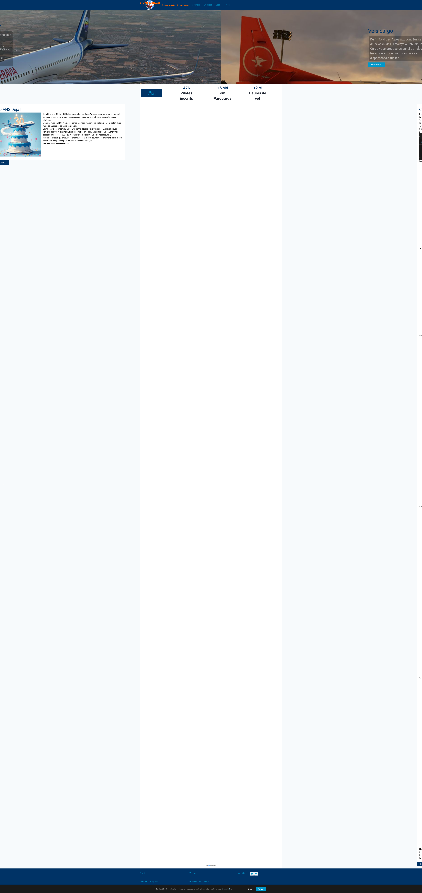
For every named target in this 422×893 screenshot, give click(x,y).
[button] (3, 47)
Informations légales (149, 881)
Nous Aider (242, 873)
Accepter (261, 889)
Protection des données (199, 881)
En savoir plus (226, 889)
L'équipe (192, 873)
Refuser (250, 889)
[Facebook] (252, 874)
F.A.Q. (142, 873)
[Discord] (256, 874)
